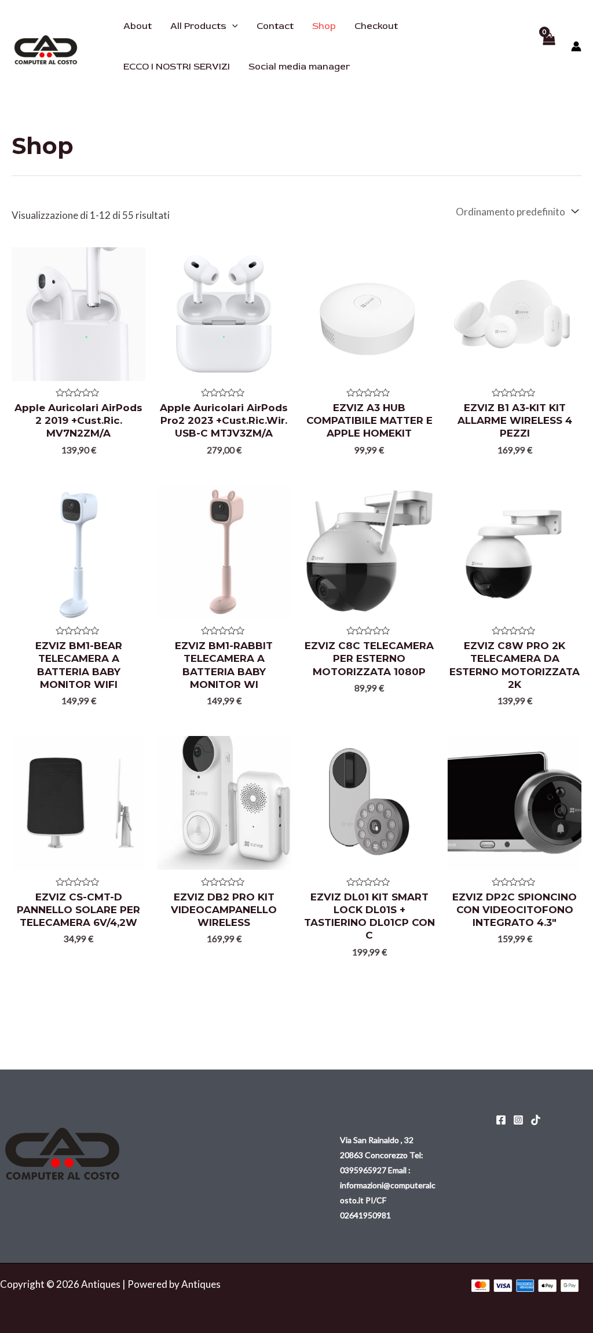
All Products (198, 26)
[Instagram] (518, 1120)
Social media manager (299, 66)
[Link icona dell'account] (576, 46)
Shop (324, 26)
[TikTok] (535, 1120)
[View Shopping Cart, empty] (548, 46)
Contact (275, 26)
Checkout (376, 26)
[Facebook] (501, 1120)
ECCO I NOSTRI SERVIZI (176, 66)
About (137, 26)
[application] (232, 26)
